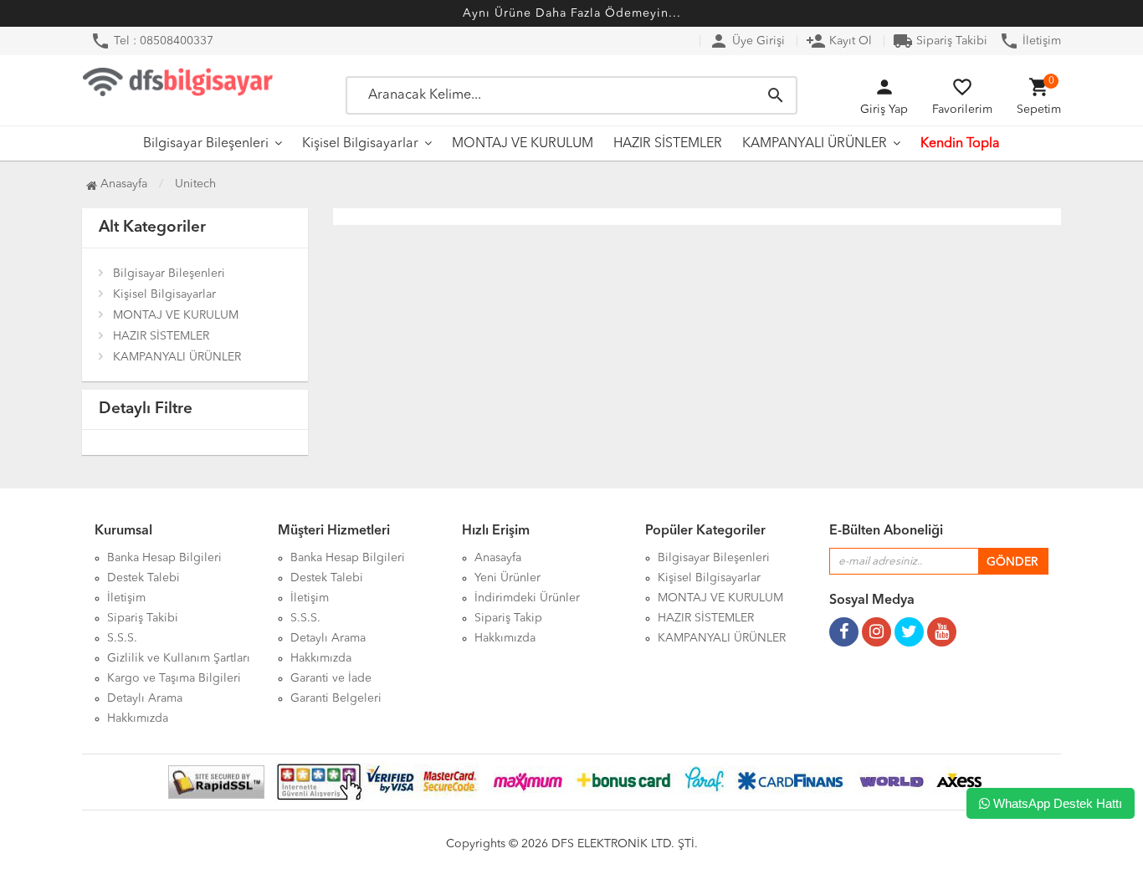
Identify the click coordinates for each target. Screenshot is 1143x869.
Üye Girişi (747, 41)
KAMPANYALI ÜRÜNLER (814, 144)
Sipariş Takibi (940, 41)
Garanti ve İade (331, 678)
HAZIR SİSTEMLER (667, 144)
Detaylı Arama (144, 698)
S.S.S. (122, 638)
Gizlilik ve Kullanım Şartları (178, 658)
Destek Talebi (143, 578)
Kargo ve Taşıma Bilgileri (174, 678)
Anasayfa (122, 184)
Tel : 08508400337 (151, 41)
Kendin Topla (960, 144)
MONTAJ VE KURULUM (522, 144)
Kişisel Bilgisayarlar (360, 144)
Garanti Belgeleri (336, 698)
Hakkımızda (137, 718)
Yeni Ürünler (507, 578)
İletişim (1030, 41)
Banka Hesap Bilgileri (164, 558)
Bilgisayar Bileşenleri (206, 144)
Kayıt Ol (839, 41)
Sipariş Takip (508, 618)
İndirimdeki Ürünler (527, 598)
